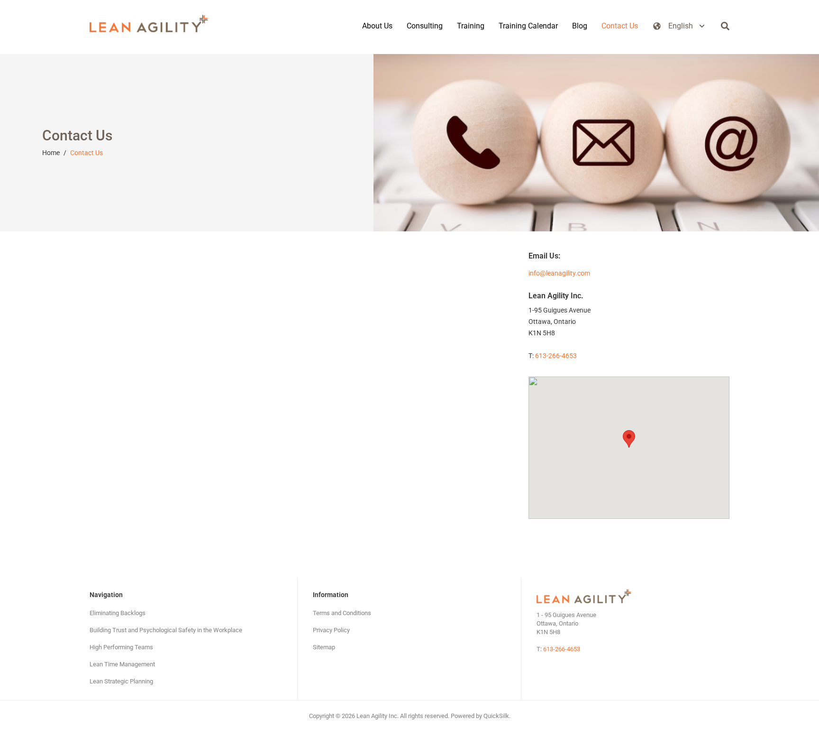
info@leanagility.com (559, 273)
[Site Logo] (149, 24)
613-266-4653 (556, 355)
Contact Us (86, 153)
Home (51, 153)
